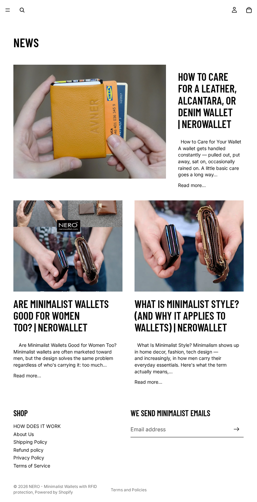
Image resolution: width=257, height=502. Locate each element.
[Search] (22, 10)
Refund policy (28, 449)
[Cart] (249, 10)
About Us (23, 434)
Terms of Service (31, 465)
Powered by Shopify (54, 492)
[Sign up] (237, 429)
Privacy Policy (28, 457)
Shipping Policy (30, 442)
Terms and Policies (129, 489)
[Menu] (7, 10)
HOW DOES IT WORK (37, 426)
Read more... (192, 185)
